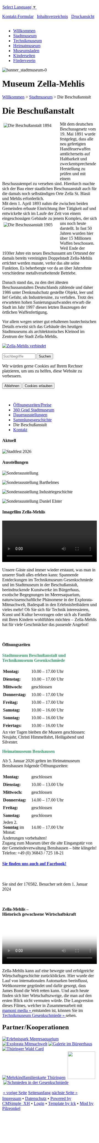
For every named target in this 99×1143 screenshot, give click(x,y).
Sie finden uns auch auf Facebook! (34, 863)
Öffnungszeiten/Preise (32, 405)
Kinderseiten (24, 55)
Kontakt (20, 429)
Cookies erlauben (38, 386)
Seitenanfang (39, 1092)
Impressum (11, 1098)
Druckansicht (82, 16)
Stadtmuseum (25, 35)
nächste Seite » (65, 1092)
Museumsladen (26, 50)
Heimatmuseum (26, 45)
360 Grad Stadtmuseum (33, 409)
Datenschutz (35, 1098)
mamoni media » (17, 1010)
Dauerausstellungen (30, 414)
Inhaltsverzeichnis (52, 16)
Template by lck (62, 1103)
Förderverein (24, 60)
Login (39, 1103)
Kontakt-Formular (18, 16)
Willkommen (24, 30)
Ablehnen (11, 386)
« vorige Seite (15, 1092)
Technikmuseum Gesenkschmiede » (34, 1015)
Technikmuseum (27, 40)
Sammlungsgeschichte (32, 419)
